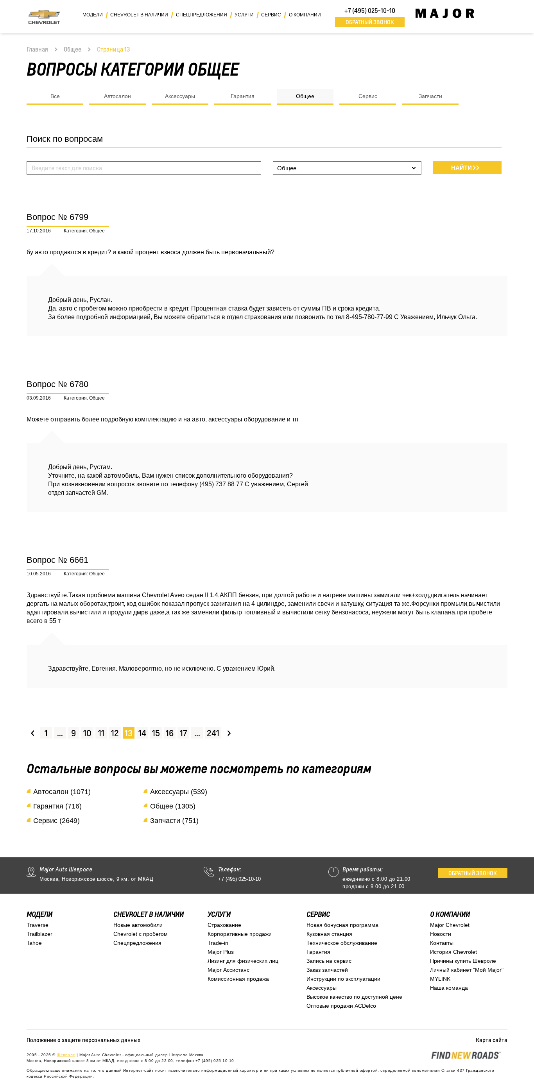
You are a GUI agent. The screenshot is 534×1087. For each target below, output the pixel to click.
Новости (440, 934)
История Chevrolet (453, 952)
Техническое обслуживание (341, 943)
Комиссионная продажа (238, 979)
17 (183, 733)
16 (170, 733)
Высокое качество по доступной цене (354, 997)
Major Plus (221, 952)
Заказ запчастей (327, 970)
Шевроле (66, 1055)
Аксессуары (180, 96)
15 (156, 733)
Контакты (441, 943)
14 (142, 733)
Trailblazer (39, 934)
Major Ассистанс (228, 970)
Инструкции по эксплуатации (343, 979)
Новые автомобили (138, 925)
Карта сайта (491, 1039)
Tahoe (34, 943)
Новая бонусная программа (342, 925)
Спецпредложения (137, 943)
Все (55, 96)
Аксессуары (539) (178, 792)
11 (101, 733)
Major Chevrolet (449, 925)
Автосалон (117, 96)
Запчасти (430, 96)
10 (87, 733)
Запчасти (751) (174, 821)
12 (115, 733)
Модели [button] (92, 15)
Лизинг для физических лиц (243, 961)
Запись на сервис (328, 961)
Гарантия (242, 96)
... (60, 733)
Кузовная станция (329, 934)
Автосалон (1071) (62, 792)
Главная (37, 49)
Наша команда (449, 988)
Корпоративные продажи (240, 934)
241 (213, 733)
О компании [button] (305, 15)
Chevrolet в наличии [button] (139, 15)
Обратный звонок (370, 21)
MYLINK (440, 979)
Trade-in (218, 943)
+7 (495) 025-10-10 (369, 10)
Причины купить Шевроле (463, 961)
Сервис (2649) (56, 821)
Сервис (367, 96)
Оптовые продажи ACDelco (341, 1006)
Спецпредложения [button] (201, 15)
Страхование (224, 925)
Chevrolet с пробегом (140, 934)
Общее (72, 49)
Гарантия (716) (57, 806)
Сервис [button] (271, 15)
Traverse (37, 925)
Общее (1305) (172, 806)
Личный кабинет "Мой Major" (467, 970)
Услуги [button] (244, 15)
